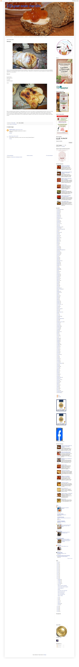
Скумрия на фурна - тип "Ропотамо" (66, 493)
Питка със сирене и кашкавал (62, 585)
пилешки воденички (60, 318)
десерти (58, 237)
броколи (58, 222)
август (59, 584)
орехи (58, 309)
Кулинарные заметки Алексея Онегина (63, 555)
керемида (58, 268)
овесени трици (59, 308)
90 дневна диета (59, 209)
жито (57, 245)
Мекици (59, 589)
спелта (58, 353)
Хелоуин (58, 374)
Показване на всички (69, 558)
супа (57, 355)
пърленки (58, 327)
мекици (58, 296)
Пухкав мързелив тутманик (65, 470)
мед (57, 293)
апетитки (58, 211)
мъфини (58, 303)
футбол (58, 370)
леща (58, 282)
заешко (58, 246)
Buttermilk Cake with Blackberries (61, 514)
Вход (45, 36)
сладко (58, 345)
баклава (58, 212)
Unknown (59, 396)
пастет (58, 315)
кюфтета (58, 280)
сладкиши (58, 344)
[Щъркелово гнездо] (59, 440)
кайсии (58, 259)
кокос (58, 272)
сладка (58, 342)
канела (58, 261)
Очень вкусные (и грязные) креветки (62, 556)
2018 (58, 572)
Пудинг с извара (60, 595)
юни (58, 598)
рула (57, 332)
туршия (58, 368)
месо (57, 297)
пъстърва (58, 328)
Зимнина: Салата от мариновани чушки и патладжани (66, 179)
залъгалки (58, 248)
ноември (59, 580)
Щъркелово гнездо (24, 6)
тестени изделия (59, 363)
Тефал (58, 364)
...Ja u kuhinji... (59, 524)
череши (58, 378)
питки (58, 319)
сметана (58, 346)
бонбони (58, 220)
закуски (58, 247)
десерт (58, 236)
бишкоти (58, 217)
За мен (26, 36)
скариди (58, 340)
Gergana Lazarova (12, 129)
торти (58, 367)
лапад (58, 281)
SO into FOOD (59, 392)
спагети (58, 351)
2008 (58, 611)
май (58, 599)
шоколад (58, 381)
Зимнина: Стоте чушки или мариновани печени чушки (65, 166)
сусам (58, 357)
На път (58, 305)
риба (57, 330)
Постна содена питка (64, 488)
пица (57, 320)
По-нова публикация (10, 155)
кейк (57, 266)
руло (57, 333)
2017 (58, 573)
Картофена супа (63, 190)
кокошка (58, 273)
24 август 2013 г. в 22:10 (18, 129)
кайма (58, 258)
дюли (58, 242)
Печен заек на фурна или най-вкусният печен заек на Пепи (66, 452)
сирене (58, 339)
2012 (58, 606)
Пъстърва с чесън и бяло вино (62, 590)
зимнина (58, 254)
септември (59, 583)
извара (58, 257)
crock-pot (58, 390)
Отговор (10, 133)
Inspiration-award (59, 391)
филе (58, 369)
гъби (57, 233)
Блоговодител (59, 218)
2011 (58, 607)
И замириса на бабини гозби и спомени (36, 36)
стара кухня (59, 354)
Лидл (58, 283)
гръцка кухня (59, 232)
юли (58, 597)
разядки (58, 329)
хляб (57, 375)
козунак (58, 271)
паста (58, 314)
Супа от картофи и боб (61, 594)
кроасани (58, 278)
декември (59, 579)
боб (57, 219)
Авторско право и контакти (18, 36)
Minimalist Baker (59, 552)
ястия (58, 388)
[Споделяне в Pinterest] (23, 122)
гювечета (58, 235)
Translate (63, 146)
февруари (59, 603)
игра (57, 256)
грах (57, 230)
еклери (58, 243)
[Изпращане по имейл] (18, 122)
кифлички (58, 269)
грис (57, 231)
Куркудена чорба (64, 184)
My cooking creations (60, 538)
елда (57, 244)
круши (58, 279)
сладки (58, 343)
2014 (58, 577)
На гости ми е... (59, 304)
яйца (57, 387)
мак (57, 290)
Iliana (59, 395)
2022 (58, 567)
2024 (58, 564)
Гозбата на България (60, 229)
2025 (58, 563)
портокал (58, 322)
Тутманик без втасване (64, 482)
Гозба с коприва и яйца (64, 201)
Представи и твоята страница (60, 441)
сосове (58, 350)
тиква (58, 365)
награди (58, 306)
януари (59, 604)
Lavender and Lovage (60, 517)
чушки (58, 380)
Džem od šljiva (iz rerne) (65, 546)
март (59, 602)
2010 (58, 608)
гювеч (58, 234)
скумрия (58, 341)
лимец (58, 284)
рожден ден (59, 331)
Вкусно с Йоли (59, 531)
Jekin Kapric (59, 545)
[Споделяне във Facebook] (22, 122)
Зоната (58, 255)
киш (57, 270)
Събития (58, 358)
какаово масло (59, 260)
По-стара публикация (49, 155)
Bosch (58, 389)
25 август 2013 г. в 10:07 (14, 136)
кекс (57, 267)
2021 (58, 568)
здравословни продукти (60, 249)
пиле (57, 317)
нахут (58, 307)
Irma (10, 136)
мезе (57, 294)
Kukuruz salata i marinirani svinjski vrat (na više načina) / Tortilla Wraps (66, 526)
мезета (58, 295)
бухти (58, 224)
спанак (58, 352)
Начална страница (9, 36)
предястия (58, 326)
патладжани (59, 316)
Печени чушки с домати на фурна (63, 586)
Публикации (59, 645)
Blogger (45, 654)
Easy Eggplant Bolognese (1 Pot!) (61, 553)
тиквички (58, 366)
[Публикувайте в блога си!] (19, 122)
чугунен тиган (59, 379)
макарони (58, 291)
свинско (58, 338)
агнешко (58, 210)
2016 (58, 574)
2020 (58, 569)
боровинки (58, 221)
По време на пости (60, 321)
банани (58, 213)
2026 (58, 562)
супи (57, 356)
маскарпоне (59, 292)
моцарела (58, 302)
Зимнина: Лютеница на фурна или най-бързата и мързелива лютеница (66, 173)
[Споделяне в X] (20, 122)
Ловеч (58, 285)
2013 (58, 578)
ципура (58, 376)
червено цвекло (59, 377)
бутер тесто (59, 223)
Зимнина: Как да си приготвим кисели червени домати (66, 196)
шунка (58, 382)
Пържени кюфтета (60, 588)
